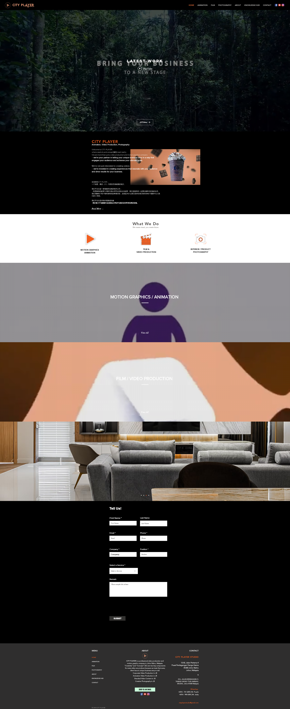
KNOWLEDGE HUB (97, 678)
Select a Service (117, 565)
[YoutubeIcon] (279, 5)
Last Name (145, 518)
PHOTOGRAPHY (200, 252)
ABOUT (94, 674)
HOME (94, 657)
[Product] (146, 495)
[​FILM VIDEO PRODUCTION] (146, 239)
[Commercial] (141, 495)
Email (112, 533)
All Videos (143, 122)
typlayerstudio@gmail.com (189, 703)
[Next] (278, 461)
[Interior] (143, 495)
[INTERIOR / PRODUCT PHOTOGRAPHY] (200, 239)
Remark (113, 579)
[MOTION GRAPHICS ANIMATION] (90, 239)
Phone (143, 533)
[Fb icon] (276, 5)
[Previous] (12, 461)
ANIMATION (95, 661)
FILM (93, 666)
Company (114, 549)
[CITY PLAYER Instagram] (283, 5)
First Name (115, 518)
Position (143, 549)
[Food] (148, 495)
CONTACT (95, 682)
